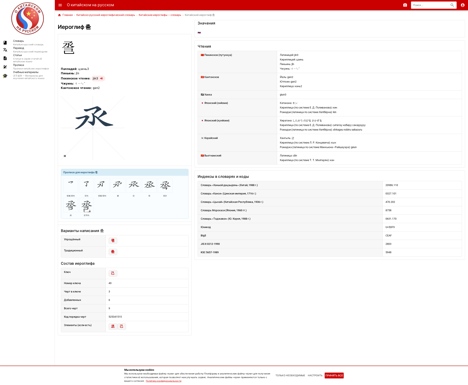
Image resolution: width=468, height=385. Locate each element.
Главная (65, 15)
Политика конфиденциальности (164, 381)
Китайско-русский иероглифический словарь (105, 15)
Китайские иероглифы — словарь (160, 15)
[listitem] (27, 42)
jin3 (95, 78)
